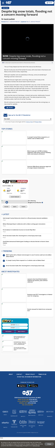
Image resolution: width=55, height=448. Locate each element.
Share (50, 2)
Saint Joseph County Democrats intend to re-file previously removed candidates (25, 218)
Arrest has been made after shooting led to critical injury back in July (22, 235)
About (11, 374)
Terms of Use (29, 122)
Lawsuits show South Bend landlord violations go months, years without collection (37, 280)
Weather (5, 8)
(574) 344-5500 (32, 403)
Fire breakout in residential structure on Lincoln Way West (19, 230)
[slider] (7, 48)
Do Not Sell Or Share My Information (29, 377)
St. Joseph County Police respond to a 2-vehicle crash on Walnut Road (38, 137)
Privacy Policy (38, 122)
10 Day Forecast (15, 197)
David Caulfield (9, 19)
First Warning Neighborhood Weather (35, 201)
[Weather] (15, 183)
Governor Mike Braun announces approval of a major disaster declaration (39, 167)
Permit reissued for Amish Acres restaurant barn (39, 309)
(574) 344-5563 (34, 401)
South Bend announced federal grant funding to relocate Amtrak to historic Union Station (26, 242)
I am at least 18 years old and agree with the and (23, 122)
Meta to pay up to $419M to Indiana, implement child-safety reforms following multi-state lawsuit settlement (39, 152)
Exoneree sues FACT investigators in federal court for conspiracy (39, 295)
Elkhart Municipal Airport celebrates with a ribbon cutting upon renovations (24, 224)
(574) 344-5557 (33, 399)
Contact (19, 374)
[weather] (4, 190)
